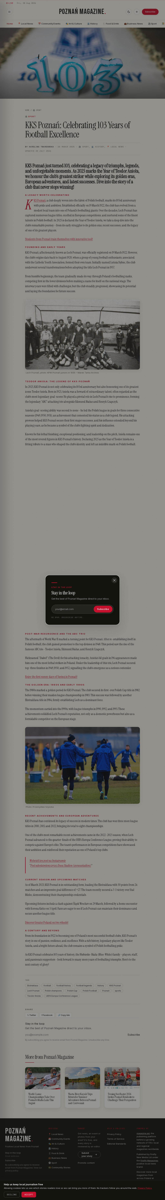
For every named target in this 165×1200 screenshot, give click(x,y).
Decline (12, 1194)
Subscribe (103, 609)
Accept (28, 1194)
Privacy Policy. (145, 1188)
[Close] (114, 580)
